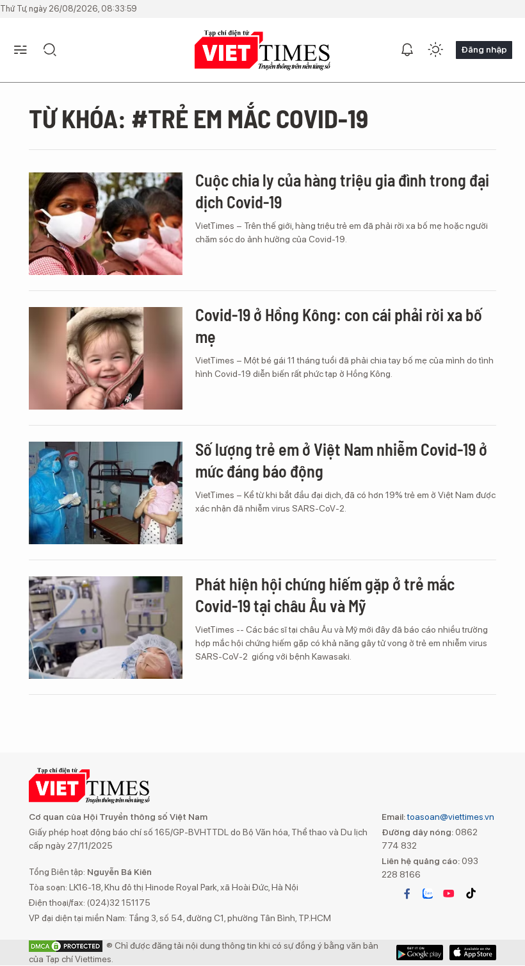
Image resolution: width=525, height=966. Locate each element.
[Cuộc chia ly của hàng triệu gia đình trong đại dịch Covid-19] (105, 223)
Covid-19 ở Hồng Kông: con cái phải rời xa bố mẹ (338, 325)
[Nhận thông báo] (407, 50)
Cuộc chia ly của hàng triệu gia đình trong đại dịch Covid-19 (342, 191)
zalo (428, 893)
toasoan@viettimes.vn (449, 817)
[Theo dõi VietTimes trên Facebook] (407, 893)
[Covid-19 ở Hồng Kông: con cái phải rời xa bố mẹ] (105, 358)
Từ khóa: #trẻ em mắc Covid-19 (198, 118)
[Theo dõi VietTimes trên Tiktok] (470, 893)
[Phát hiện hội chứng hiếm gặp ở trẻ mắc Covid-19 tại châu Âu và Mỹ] (105, 627)
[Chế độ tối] (435, 50)
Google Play (472, 952)
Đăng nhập (484, 49)
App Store (419, 952)
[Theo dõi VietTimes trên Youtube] (449, 893)
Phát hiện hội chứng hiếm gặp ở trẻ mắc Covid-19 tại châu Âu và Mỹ (325, 594)
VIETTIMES (262, 50)
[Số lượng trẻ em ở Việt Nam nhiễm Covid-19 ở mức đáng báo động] (105, 493)
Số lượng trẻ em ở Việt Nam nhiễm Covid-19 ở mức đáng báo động (341, 460)
